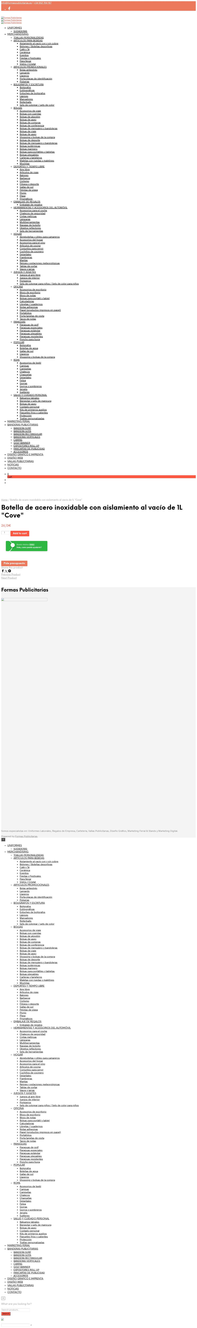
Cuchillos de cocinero (32, 251)
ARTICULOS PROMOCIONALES (30, 66)
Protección (26, 415)
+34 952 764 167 (42, 2)
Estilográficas (27, 90)
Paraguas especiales (31, 327)
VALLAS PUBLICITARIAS (20, 461)
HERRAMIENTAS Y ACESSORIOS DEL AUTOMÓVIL (40, 207)
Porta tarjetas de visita (32, 315)
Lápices (24, 96)
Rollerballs (25, 101)
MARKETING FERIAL (18, 421)
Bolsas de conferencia (32, 125)
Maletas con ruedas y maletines (37, 160)
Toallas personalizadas (32, 418)
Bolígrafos (25, 87)
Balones (24, 175)
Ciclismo (24, 180)
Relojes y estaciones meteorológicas (40, 263)
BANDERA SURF (22, 428)
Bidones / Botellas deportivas (36, 46)
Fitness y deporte (29, 183)
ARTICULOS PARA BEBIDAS (28, 40)
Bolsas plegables (29, 154)
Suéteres (25, 391)
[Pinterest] (9, 571)
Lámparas (25, 219)
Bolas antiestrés (28, 69)
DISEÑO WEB (15, 458)
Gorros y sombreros (31, 386)
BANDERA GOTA (22, 430)
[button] (8, 473)
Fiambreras (26, 257)
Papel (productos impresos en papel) (40, 309)
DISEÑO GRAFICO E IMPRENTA (25, 454)
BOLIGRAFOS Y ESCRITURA (29, 84)
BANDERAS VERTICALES (27, 436)
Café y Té (25, 49)
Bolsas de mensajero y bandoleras (38, 128)
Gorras (23, 383)
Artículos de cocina (30, 245)
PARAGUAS (19, 321)
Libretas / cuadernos (31, 304)
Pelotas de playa (29, 189)
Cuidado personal (29, 406)
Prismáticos (26, 198)
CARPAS (18, 439)
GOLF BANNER (22, 442)
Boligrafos (25, 345)
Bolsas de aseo (28, 119)
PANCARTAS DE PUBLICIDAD (29, 448)
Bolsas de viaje (28, 131)
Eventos (24, 55)
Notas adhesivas (29, 306)
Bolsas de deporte (30, 139)
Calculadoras (27, 301)
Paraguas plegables (31, 333)
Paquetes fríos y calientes (34, 412)
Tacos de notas (28, 318)
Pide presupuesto (14, 563)
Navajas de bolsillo (30, 224)
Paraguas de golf (29, 324)
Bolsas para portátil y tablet (35, 298)
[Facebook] (3, 571)
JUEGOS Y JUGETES (25, 271)
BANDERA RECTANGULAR (28, 433)
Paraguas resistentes (31, 336)
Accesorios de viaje (30, 110)
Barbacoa (25, 178)
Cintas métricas (28, 216)
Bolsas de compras (30, 122)
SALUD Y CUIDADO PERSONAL (30, 394)
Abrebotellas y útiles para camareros (40, 236)
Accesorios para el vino (32, 242)
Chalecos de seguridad (32, 213)
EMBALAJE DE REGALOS (27, 201)
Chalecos (25, 371)
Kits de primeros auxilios (33, 409)
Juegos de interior (30, 277)
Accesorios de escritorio (33, 289)
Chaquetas (26, 374)
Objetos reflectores (30, 227)
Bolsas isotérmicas (30, 145)
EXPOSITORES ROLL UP (26, 445)
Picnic (23, 192)
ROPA (17, 359)
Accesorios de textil (30, 362)
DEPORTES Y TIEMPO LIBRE (29, 166)
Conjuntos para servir (31, 248)
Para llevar (25, 60)
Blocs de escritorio (30, 292)
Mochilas (25, 163)
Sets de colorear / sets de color (37, 104)
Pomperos (25, 280)
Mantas (24, 260)
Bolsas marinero (28, 148)
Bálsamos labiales (29, 397)
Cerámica (25, 52)
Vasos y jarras (27, 268)
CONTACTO (14, 468)
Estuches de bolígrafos (32, 93)
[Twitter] (6, 571)
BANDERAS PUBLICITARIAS (22, 425)
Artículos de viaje (29, 172)
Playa (22, 195)
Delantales (25, 254)
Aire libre (25, 169)
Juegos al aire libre (30, 274)
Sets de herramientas (31, 230)
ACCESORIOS (21, 451)
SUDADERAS (20, 31)
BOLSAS (18, 107)
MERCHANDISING (17, 34)
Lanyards (25, 72)
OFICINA (18, 286)
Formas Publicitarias (26, 836)
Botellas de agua (29, 347)
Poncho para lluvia (30, 339)
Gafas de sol (26, 186)
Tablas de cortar (28, 265)
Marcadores (26, 98)
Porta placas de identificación (36, 78)
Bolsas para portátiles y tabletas (37, 151)
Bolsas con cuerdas (30, 113)
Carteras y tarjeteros (31, 157)
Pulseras (24, 81)
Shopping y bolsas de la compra (37, 137)
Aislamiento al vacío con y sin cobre (39, 43)
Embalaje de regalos (31, 204)
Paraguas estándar (30, 330)
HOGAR (18, 233)
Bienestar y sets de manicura (35, 400)
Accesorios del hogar (31, 239)
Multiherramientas (30, 222)
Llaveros (24, 75)
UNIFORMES (14, 28)
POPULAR (19, 342)
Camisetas (25, 368)
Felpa (23, 380)
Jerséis (23, 389)
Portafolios (26, 312)
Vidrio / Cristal (28, 63)
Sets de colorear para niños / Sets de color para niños (49, 283)
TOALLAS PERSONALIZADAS (29, 37)
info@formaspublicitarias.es (16, 2)
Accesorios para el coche (33, 210)
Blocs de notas (28, 295)
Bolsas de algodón (30, 116)
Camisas (24, 365)
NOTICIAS (13, 465)
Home (4, 500)
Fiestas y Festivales (30, 57)
